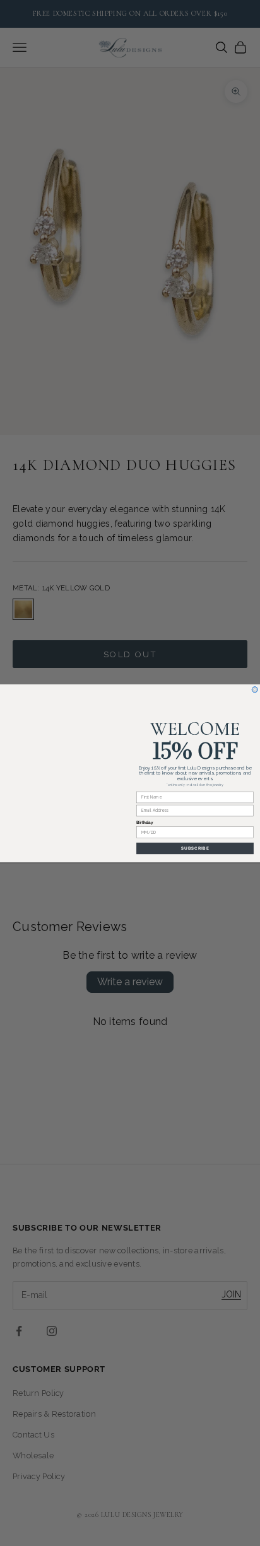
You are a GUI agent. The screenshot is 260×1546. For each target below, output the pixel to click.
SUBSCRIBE (195, 848)
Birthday (144, 822)
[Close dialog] (254, 689)
